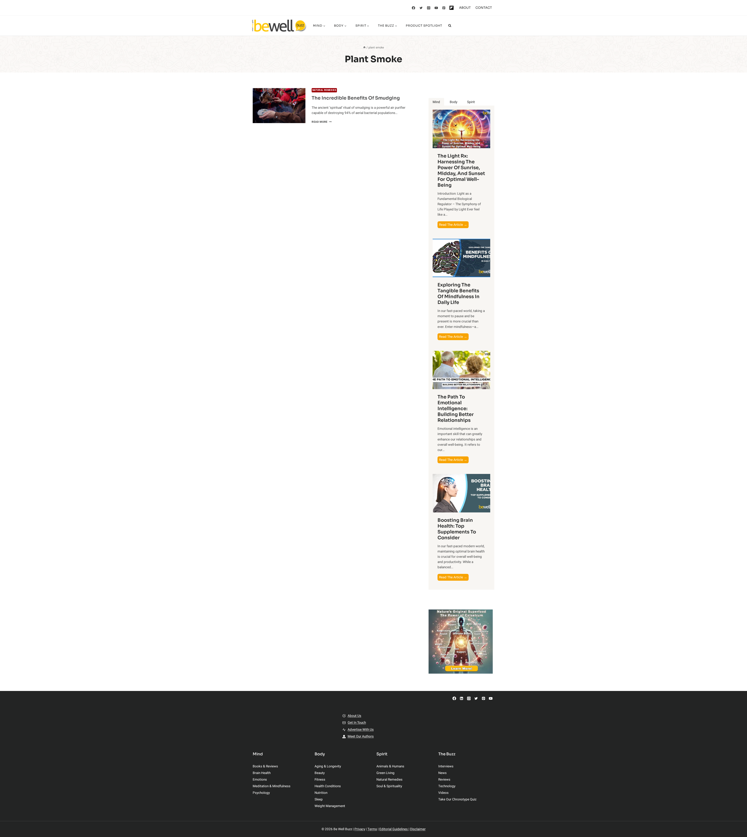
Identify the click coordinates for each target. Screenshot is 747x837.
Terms (372, 829)
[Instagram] (428, 7)
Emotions (260, 779)
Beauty (320, 772)
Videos (443, 792)
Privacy (359, 829)
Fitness (320, 779)
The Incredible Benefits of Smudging (356, 98)
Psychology (261, 792)
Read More (322, 122)
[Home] (364, 48)
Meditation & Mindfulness (271, 786)
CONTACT (483, 8)
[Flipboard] (451, 7)
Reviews (444, 779)
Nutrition (321, 792)
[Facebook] (413, 7)
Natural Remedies (324, 90)
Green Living (385, 772)
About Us (354, 715)
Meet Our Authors (361, 736)
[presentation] (279, 105)
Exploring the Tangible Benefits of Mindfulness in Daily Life (459, 293)
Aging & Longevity (328, 766)
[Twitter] (421, 7)
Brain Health (262, 772)
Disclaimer (418, 829)
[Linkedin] (461, 698)
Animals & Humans (390, 766)
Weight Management (330, 806)
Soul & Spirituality (389, 786)
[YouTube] (436, 7)
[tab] (436, 102)
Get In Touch (357, 722)
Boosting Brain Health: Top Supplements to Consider (457, 529)
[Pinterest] (444, 7)
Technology (446, 786)
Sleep (319, 799)
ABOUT (465, 8)
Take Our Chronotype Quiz (457, 799)
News (442, 772)
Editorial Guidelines (394, 829)
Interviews (445, 766)
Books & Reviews (265, 766)
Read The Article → (454, 225)
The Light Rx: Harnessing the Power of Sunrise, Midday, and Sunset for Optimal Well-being (461, 170)
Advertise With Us (361, 729)
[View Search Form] (450, 26)
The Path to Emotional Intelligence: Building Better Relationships (456, 408)
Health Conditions (328, 786)
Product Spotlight (424, 25)
